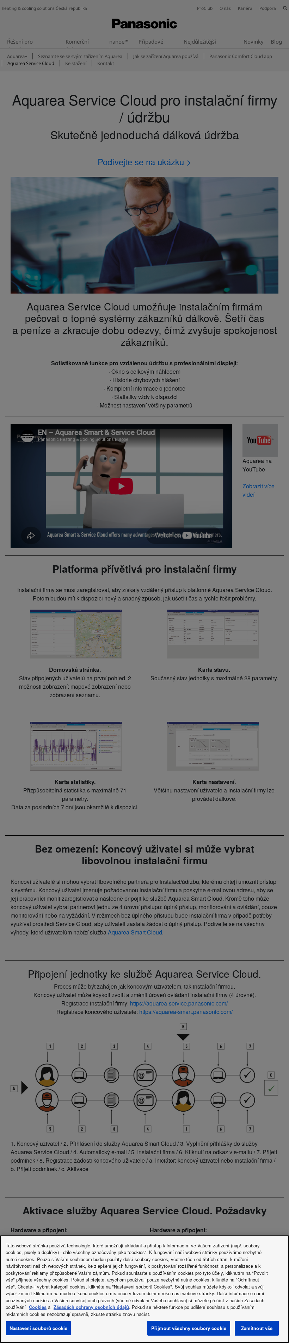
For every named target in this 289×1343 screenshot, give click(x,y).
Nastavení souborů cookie (38, 1328)
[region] (144, 1289)
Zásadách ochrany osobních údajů (91, 1307)
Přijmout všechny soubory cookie (188, 1328)
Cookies (38, 1307)
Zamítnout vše (257, 1328)
